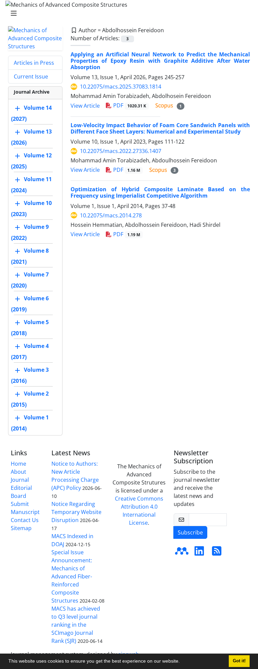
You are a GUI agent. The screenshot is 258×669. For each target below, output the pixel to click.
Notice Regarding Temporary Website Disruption (76, 512)
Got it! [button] (239, 661)
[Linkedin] (199, 553)
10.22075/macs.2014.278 (111, 215)
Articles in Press (34, 62)
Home (18, 463)
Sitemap (21, 528)
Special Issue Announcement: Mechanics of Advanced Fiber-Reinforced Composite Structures (71, 576)
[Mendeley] (182, 553)
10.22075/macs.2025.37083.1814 (120, 86)
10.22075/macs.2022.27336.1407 (120, 151)
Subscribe (190, 532)
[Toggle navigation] (127, 13)
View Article (85, 105)
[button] (182, 662)
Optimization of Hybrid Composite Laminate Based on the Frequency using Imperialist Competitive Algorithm (160, 192)
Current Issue (31, 76)
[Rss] (217, 553)
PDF (129, 105)
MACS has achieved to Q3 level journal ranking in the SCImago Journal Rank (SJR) (75, 625)
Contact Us (25, 520)
